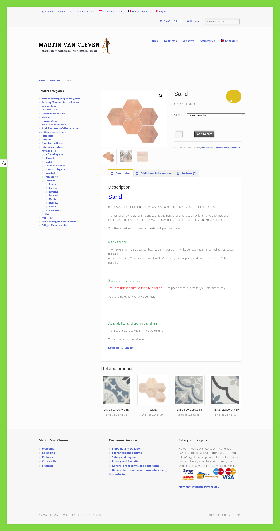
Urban (52, 206)
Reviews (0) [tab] (188, 173)
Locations (170, 40)
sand (226, 147)
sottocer (235, 147)
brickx (219, 147)
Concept (53, 188)
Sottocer (50, 180)
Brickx (205, 147)
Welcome (189, 40)
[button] (160, 95)
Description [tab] (122, 173)
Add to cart (204, 134)
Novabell (50, 173)
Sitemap (47, 466)
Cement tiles (49, 105)
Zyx (47, 214)
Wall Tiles (47, 217)
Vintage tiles (49, 150)
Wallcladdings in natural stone (59, 221)
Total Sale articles (52, 146)
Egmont (53, 191)
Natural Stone (49, 120)
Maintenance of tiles (53, 113)
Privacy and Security (125, 461)
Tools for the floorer (53, 143)
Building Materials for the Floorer (60, 102)
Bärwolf (49, 158)
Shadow (53, 202)
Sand (178, 115)
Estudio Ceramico (55, 165)
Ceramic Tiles (49, 109)
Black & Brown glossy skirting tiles (61, 98)
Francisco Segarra (55, 169)
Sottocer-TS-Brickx (120, 348)
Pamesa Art (51, 176)
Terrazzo (46, 139)
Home (42, 80)
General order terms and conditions (135, 466)
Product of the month (54, 124)
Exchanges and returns (127, 453)
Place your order (85, 11)
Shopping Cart (64, 11)
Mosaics (46, 117)
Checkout (195, 21)
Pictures (47, 457)
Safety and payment (125, 457)
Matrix (52, 199)
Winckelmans (53, 210)
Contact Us (207, 40)
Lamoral (53, 195)
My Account (47, 11)
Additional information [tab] (155, 173)
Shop (154, 40)
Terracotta (47, 135)
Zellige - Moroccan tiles (54, 225)
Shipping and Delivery (126, 448)
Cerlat (48, 162)
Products (55, 80)
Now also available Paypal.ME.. (199, 486)
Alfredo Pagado (54, 154)
